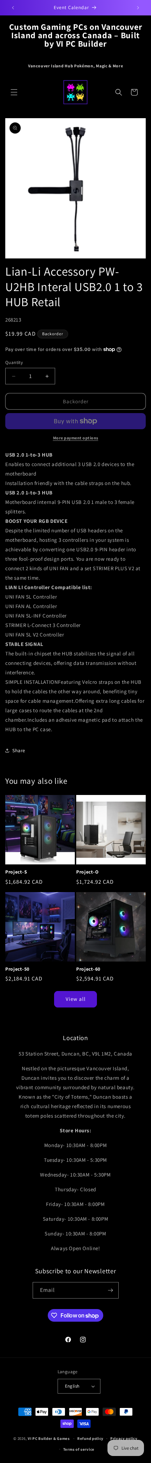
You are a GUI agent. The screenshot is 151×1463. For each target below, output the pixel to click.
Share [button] (18, 750)
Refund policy (90, 1438)
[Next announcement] (138, 7)
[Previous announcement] (13, 7)
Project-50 (17, 969)
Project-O (87, 872)
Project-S (16, 872)
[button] (14, 92)
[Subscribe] (110, 1290)
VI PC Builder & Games (49, 1438)
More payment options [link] (75, 437)
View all (76, 999)
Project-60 (88, 969)
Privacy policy (124, 1438)
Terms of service (78, 1449)
